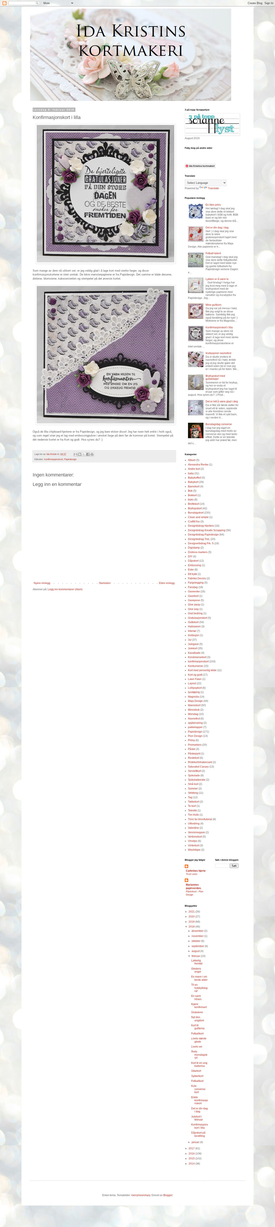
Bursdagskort (195, 512)
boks (191, 499)
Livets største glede (198, 1040)
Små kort (193, 784)
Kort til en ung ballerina (199, 1064)
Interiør (192, 631)
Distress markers (198, 552)
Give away (194, 604)
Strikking (193, 792)
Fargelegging (196, 582)
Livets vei (196, 1046)
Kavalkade (194, 652)
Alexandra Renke (198, 464)
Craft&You (194, 521)
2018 (192, 926)
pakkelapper (195, 727)
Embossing (194, 565)
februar (196, 956)
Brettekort (193, 503)
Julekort (192, 648)
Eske (191, 569)
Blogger (167, 1195)
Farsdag (193, 587)
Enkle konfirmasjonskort (199, 1100)
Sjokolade (194, 775)
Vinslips (192, 840)
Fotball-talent (213, 253)
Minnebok (194, 709)
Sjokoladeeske (196, 779)
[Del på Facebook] (88, 454)
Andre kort (194, 468)
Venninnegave (196, 832)
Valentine (193, 827)
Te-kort (192, 805)
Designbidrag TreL (199, 539)
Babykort (193, 482)
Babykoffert (194, 477)
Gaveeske (194, 591)
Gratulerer (197, 1012)
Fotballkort (197, 1033)
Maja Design (195, 700)
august (196, 951)
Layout (192, 683)
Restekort (193, 757)
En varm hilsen (196, 997)
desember (198, 930)
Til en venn (191, 874)
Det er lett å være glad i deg (222, 401)
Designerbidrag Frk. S (201, 543)
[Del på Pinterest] (92, 454)
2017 (192, 1148)
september (198, 946)
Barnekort (193, 486)
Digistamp (194, 547)
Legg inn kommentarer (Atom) (65, 589)
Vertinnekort (195, 836)
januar (196, 1142)
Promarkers (195, 744)
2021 (192, 911)
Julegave (193, 644)
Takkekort (193, 801)
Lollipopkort (195, 687)
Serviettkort (194, 770)
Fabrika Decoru (197, 578)
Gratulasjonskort (197, 617)
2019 (192, 921)
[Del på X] (84, 454)
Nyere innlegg (42, 583)
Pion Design (195, 735)
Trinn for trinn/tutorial (200, 819)
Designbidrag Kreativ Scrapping (206, 530)
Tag (190, 797)
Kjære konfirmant (199, 1006)
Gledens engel (196, 970)
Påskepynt (194, 753)
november (198, 936)
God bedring (195, 613)
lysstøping (194, 692)
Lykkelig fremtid (196, 962)
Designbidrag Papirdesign (203, 534)
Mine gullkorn (214, 304)
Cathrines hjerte (196, 870)
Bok (190, 490)
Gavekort (193, 596)
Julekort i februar (197, 1118)
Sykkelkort (197, 1076)
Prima (191, 740)
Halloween (194, 626)
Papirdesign (70, 459)
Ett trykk (192, 574)
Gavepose (194, 600)
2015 (192, 1158)
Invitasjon (193, 635)
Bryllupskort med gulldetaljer (215, 377)
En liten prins (213, 204)
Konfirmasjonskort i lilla (219, 327)
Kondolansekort (197, 657)
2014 (192, 1163)
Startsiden (105, 583)
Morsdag (193, 714)
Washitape (194, 849)
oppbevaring (195, 722)
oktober (196, 941)
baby (191, 473)
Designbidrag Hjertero (201, 525)
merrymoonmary (140, 1195)
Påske (191, 749)
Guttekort (193, 622)
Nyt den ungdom (197, 1019)
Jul (189, 639)
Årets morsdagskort (199, 1054)
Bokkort (192, 495)
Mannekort (194, 705)
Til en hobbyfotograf (199, 988)
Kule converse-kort (198, 1089)
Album (192, 460)
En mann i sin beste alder (199, 978)
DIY (190, 556)
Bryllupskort (195, 508)
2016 (192, 1153)
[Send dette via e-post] (75, 454)
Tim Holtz (193, 814)
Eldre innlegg (167, 583)
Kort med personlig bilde (202, 670)
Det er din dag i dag (217, 227)
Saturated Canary (198, 766)
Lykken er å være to (217, 279)
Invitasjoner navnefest (218, 353)
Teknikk (192, 810)
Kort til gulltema (198, 1027)
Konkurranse (195, 665)
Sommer (193, 788)
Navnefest (194, 718)
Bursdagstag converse (219, 424)
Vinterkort (193, 845)
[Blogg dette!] (80, 454)
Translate (213, 188)
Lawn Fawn (195, 679)
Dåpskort (193, 560)
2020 (192, 916)
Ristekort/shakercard (200, 762)
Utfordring (194, 823)
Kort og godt (195, 674)
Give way (193, 609)
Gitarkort (196, 1070)
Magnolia (193, 696)
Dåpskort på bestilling (198, 1134)
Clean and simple (198, 517)
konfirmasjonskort (53, 459)
